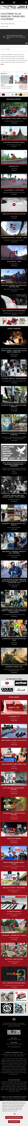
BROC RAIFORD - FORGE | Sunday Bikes (14, 740)
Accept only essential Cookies (14, 1117)
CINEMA (25, 1081)
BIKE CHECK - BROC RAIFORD (14, 959)
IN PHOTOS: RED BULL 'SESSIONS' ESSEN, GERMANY (14, 405)
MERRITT (13, 1086)
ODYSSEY (19, 1086)
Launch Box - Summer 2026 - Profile (14, 935)
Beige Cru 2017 (14, 166)
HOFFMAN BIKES (6, 1085)
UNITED (21, 1089)
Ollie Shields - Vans (14, 261)
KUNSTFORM (23, 1085)
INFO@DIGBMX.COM (15, 1046)
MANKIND (8, 1086)
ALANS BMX (4, 1081)
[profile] (14, 321)
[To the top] (14, 1019)
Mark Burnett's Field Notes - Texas (14, 118)
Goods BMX (6, 1100)
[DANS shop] (21, 683)
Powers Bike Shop (20, 1100)
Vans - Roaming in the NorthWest (14, 310)
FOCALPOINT (24, 1083)
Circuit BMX (9, 1098)
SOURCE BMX (19, 1088)
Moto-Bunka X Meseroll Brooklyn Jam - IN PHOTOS (14, 552)
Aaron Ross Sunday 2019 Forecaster (23, 86)
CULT (2, 64)
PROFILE (24, 1086)
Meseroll (12, 1100)
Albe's (4, 1098)
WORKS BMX (12, 1091)
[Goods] (7, 689)
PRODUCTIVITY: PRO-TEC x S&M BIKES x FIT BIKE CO (14, 434)
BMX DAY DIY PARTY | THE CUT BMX (14, 887)
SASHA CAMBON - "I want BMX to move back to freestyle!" (14, 351)
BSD (15, 1081)
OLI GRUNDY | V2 (14, 716)
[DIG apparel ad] (14, 94)
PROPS (2, 1088)
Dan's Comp (16, 1098)
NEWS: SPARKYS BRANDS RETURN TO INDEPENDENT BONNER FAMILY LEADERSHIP (14, 464)
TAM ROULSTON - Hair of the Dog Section (14, 814)
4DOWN (17, 1091)
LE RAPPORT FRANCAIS (14, 911)
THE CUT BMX (9, 1083)
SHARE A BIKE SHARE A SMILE (11, 1089)
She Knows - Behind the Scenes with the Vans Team (14, 286)
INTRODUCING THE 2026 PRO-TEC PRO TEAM (14, 639)
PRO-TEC (7, 1088)
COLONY (3, 1083)
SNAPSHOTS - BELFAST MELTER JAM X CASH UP (14, 524)
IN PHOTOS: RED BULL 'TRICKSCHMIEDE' (14, 378)
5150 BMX (22, 1098)
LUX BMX (3, 1086)
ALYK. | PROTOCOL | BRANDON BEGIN (14, 983)
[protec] (7, 996)
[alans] (7, 1008)
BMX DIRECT (10, 1081)
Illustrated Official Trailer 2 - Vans (14, 237)
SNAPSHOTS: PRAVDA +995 (14, 667)
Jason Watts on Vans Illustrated (14, 214)
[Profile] (21, 1008)
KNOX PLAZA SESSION (14, 838)
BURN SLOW (19, 1081)
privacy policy (14, 1110)
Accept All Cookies (14, 1121)
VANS (25, 1089)
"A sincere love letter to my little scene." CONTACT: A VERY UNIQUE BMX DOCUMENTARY (14, 610)
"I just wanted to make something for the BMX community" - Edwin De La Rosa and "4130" (14, 581)
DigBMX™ (22, 1023)
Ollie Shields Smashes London (14, 142)
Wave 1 (3, 85)
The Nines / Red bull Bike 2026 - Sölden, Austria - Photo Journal (14, 496)
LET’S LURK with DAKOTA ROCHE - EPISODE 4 (14, 788)
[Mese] (21, 689)
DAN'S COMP (17, 1083)
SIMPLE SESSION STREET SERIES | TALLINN (14, 863)
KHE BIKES (13, 1085)
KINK (18, 1085)
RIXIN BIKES (12, 1088)
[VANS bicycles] (7, 683)
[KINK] (14, 7)
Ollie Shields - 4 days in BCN (14, 190)
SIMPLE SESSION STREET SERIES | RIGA (14, 764)
